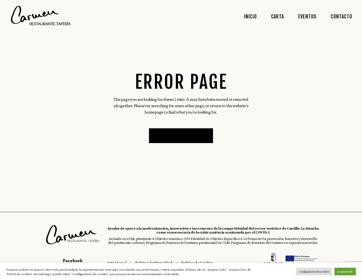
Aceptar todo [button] (345, 271)
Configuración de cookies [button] (314, 271)
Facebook (72, 260)
